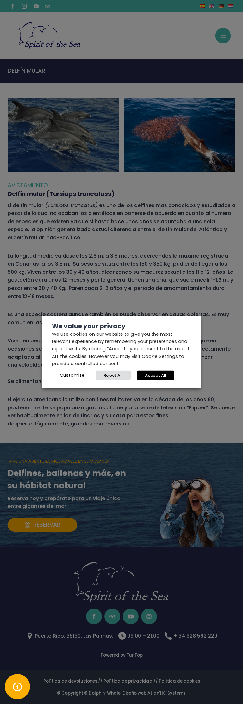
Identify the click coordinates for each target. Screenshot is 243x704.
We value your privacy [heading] (89, 325)
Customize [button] (72, 375)
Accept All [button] (155, 375)
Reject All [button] (113, 375)
